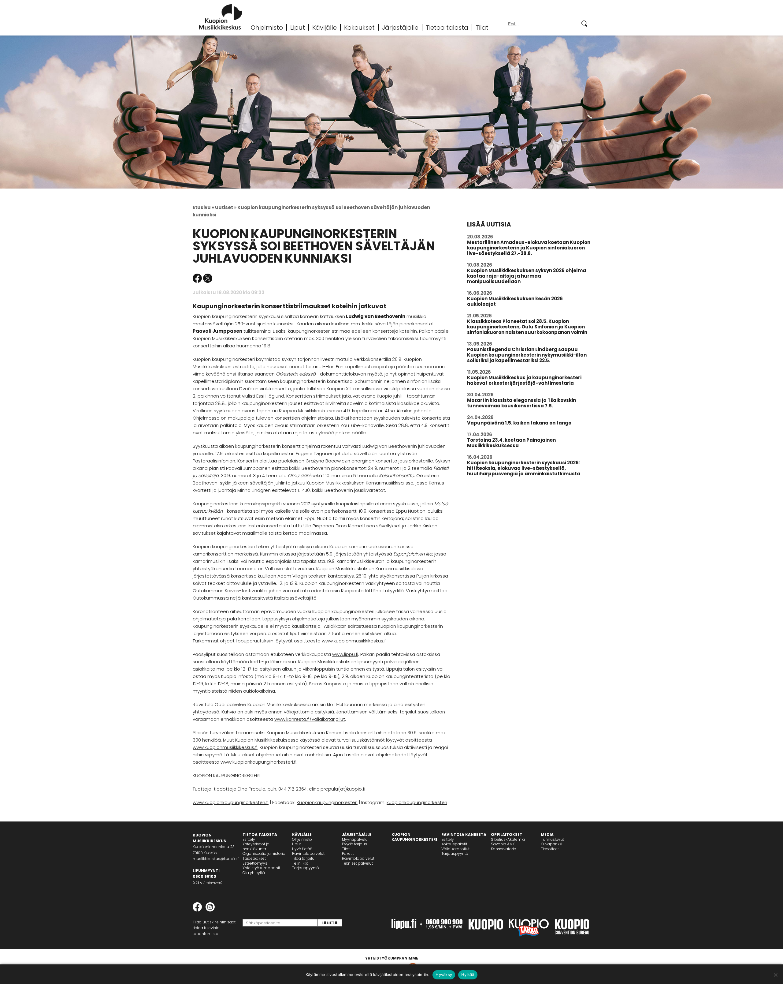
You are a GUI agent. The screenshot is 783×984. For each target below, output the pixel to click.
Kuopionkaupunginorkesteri (327, 802)
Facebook (197, 278)
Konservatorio (503, 848)
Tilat (482, 27)
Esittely (249, 839)
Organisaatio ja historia (264, 853)
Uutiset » (225, 207)
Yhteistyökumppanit (261, 867)
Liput (297, 27)
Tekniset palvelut (357, 863)
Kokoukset (359, 27)
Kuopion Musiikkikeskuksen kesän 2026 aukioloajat (515, 301)
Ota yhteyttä (254, 872)
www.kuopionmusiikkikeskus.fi (354, 641)
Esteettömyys (255, 863)
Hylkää (467, 974)
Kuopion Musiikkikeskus (220, 17)
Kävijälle (324, 27)
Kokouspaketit (454, 844)
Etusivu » (203, 207)
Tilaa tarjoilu (303, 858)
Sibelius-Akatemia (508, 839)
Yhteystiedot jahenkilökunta (256, 846)
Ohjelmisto (267, 27)
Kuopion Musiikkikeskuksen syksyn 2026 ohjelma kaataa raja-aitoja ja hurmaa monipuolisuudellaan (526, 276)
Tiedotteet (550, 848)
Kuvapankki (551, 844)
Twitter (207, 278)
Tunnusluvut (552, 839)
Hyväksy (444, 974)
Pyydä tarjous (354, 844)
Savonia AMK (503, 844)
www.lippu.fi (345, 654)
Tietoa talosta (447, 27)
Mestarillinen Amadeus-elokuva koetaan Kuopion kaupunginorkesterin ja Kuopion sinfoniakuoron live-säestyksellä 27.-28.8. (528, 247)
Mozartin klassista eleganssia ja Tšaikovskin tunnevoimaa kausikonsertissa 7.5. (521, 403)
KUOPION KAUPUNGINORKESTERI (414, 837)
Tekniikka (300, 863)
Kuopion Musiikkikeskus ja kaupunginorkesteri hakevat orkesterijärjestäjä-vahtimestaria (524, 380)
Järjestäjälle (400, 27)
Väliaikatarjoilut (455, 848)
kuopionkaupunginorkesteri (417, 802)
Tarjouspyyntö (305, 867)
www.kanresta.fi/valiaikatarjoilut (309, 719)
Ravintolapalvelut (308, 853)
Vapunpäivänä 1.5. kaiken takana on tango (519, 423)
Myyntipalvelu (355, 839)
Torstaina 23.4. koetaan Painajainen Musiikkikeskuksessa (511, 443)
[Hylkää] (775, 975)
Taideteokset (254, 858)
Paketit (348, 853)
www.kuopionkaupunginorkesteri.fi (258, 762)
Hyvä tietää (302, 848)
